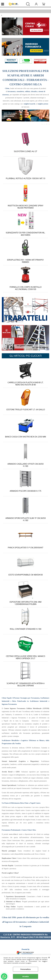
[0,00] (45, 4)
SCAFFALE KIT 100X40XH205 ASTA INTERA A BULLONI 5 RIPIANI (25, 684)
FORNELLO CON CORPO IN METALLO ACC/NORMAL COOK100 (26, 288)
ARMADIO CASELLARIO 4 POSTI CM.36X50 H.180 (25, 465)
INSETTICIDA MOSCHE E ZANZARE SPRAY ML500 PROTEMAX (25, 206)
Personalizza (25, 969)
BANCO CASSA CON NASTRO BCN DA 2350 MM (25, 436)
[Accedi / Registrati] (38, 4)
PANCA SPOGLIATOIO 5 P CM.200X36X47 (25, 547)
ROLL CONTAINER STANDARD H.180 (25, 629)
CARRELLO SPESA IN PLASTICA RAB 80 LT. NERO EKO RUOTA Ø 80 (26, 383)
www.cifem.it (13, 834)
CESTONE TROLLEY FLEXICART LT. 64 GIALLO (25, 409)
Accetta (25, 976)
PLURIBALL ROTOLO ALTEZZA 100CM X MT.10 (25, 178)
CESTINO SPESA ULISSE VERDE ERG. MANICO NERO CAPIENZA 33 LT (25, 657)
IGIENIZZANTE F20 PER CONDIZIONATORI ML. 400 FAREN (25, 233)
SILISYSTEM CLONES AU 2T (25, 151)
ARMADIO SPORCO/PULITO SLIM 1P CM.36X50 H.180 (25, 519)
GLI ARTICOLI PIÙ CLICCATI (25, 355)
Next (47, 117)
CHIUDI (49, 957)
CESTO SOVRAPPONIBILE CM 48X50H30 (25, 574)
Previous (3, 117)
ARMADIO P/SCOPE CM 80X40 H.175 (25, 491)
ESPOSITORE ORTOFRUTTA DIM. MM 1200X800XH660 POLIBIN (25, 603)
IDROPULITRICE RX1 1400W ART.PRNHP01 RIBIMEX (25, 261)
